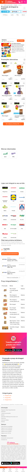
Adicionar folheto (5, 420)
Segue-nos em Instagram (6, 429)
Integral (15, 5)
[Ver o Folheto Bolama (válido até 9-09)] (6, 50)
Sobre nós (3, 418)
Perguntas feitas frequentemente (8, 410)
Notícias (3, 421)
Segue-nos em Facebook (6, 428)
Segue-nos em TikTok (6, 433)
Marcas (2, 415)
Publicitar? (3, 411)
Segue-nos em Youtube (6, 431)
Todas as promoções (8, 5)
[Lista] (22, 2)
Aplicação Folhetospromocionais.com (9, 416)
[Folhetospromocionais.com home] (11, 1)
